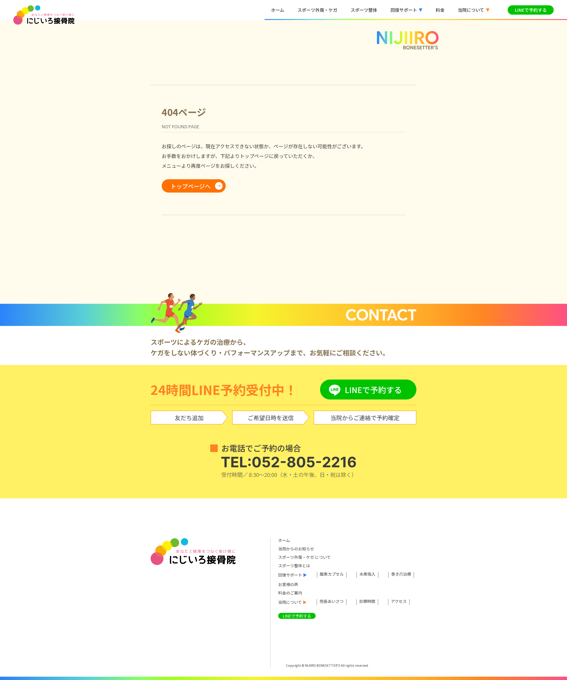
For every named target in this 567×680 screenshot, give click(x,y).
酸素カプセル (332, 574)
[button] (406, 10)
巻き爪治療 (401, 574)
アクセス (399, 601)
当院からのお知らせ (296, 549)
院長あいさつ (332, 601)
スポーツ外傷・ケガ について (304, 557)
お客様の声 (288, 584)
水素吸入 (367, 574)
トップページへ (191, 186)
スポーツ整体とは (294, 565)
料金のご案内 (290, 593)
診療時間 (367, 601)
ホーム (284, 540)
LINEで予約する (531, 10)
